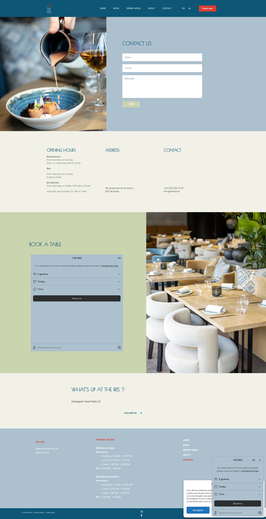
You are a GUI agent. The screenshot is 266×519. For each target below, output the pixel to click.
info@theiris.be (172, 191)
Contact (167, 8)
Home (103, 8)
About (151, 8)
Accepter (198, 510)
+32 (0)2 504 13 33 (173, 188)
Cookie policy (50, 512)
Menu (116, 8)
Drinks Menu (134, 8)
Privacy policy (39, 512)
